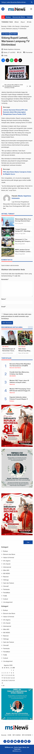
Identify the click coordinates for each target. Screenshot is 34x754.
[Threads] (11, 741)
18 (4, 678)
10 (2, 675)
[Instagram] (8, 741)
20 (8, 678)
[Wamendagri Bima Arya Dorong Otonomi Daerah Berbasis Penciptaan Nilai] (7, 221)
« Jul (2, 685)
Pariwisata (6, 589)
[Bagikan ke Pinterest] (16, 60)
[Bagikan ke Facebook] (3, 60)
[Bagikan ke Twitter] (7, 60)
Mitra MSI (6, 570)
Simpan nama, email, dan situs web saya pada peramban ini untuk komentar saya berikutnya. (16, 316)
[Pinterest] (29, 741)
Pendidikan (6, 592)
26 (6, 680)
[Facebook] (4, 741)
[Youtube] (15, 741)
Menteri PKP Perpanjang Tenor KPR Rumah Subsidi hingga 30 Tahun (20, 390)
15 (11, 675)
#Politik (29, 22)
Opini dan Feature (8, 583)
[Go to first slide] (32, 327)
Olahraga (6, 580)
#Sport (23, 22)
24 (2, 680)
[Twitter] (18, 741)
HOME (9, 735)
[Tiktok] (22, 741)
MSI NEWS (14, 34)
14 (10, 675)
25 (4, 680)
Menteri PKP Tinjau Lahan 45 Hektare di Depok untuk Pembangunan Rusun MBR (19, 382)
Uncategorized (7, 602)
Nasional (12, 384)
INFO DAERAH (17, 735)
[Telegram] (25, 741)
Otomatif (6, 586)
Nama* (3, 299)
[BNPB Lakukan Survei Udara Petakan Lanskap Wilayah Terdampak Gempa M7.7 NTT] (7, 252)
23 (14, 678)
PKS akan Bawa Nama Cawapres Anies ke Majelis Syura (17, 173)
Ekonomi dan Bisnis (19, 17)
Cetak (5, 55)
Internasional (7, 567)
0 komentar (28, 52)
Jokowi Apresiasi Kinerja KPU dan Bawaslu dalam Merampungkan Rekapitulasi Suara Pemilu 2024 (15, 112)
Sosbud (5, 599)
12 (6, 675)
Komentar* (5, 279)
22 (12, 678)
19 (6, 678)
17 (2, 678)
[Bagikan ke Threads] (20, 60)
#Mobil (17, 22)
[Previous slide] (29, 327)
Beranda (3, 735)
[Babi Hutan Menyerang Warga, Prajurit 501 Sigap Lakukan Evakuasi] (25, 338)
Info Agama (6, 561)
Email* (3, 306)
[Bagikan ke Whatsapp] (12, 60)
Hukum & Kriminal (8, 557)
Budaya (8, 17)
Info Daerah (5, 34)
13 (8, 675)
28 (10, 680)
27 (8, 680)
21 (9, 678)
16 (13, 675)
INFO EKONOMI (26, 735)
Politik (5, 596)
